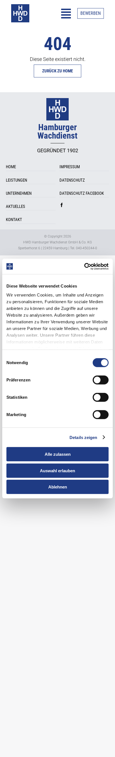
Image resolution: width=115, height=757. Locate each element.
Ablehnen (57, 487)
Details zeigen (83, 437)
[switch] (101, 380)
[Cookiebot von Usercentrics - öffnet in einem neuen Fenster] (84, 266)
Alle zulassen (58, 454)
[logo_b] (20, 7)
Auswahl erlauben (57, 470)
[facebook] (61, 205)
